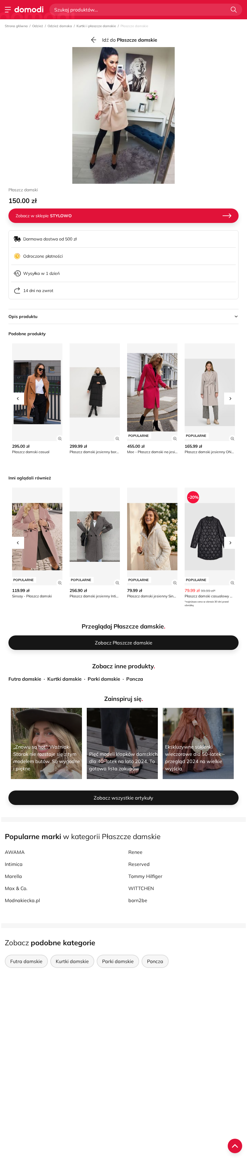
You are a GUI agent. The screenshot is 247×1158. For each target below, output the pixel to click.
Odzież (37, 26)
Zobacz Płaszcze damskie (123, 643)
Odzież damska (60, 26)
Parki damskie (104, 679)
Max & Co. (16, 888)
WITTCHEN (141, 888)
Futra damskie (24, 679)
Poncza (134, 679)
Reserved (139, 864)
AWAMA (15, 852)
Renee (135, 852)
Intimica (14, 864)
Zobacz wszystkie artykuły (123, 798)
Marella (13, 876)
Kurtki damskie (64, 679)
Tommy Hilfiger (145, 876)
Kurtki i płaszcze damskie (96, 26)
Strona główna (16, 26)
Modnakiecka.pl (22, 900)
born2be (137, 900)
